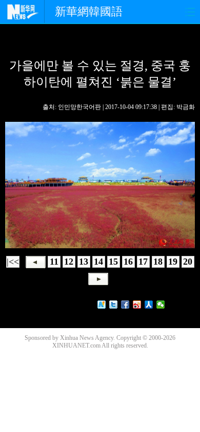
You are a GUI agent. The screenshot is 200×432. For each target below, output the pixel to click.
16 (128, 261)
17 (143, 261)
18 (158, 261)
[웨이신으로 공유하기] (160, 304)
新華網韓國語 (89, 11)
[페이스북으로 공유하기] (125, 304)
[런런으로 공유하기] (149, 304)
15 (113, 261)
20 (187, 261)
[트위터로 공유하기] (113, 304)
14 (98, 261)
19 (172, 261)
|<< (13, 261)
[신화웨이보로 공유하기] (101, 304)
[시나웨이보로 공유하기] (137, 304)
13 (83, 261)
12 (68, 261)
